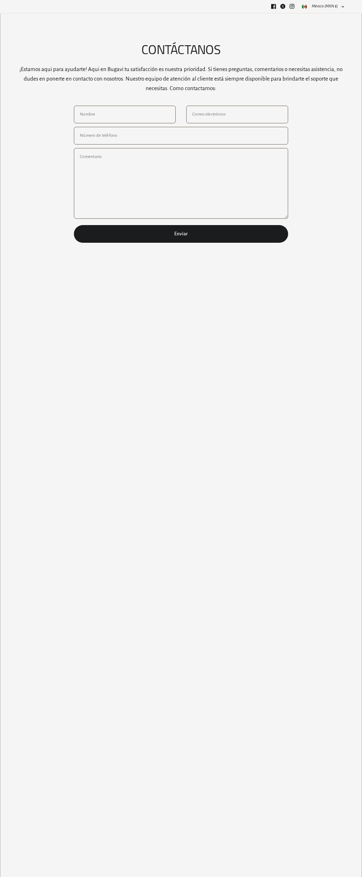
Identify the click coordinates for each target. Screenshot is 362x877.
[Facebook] (273, 6)
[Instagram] (292, 6)
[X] (282, 6)
